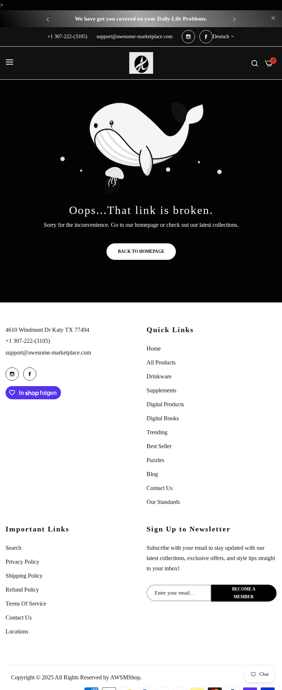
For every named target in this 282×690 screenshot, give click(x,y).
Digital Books (163, 418)
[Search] (255, 63)
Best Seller (159, 446)
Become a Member (244, 592)
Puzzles (155, 460)
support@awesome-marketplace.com (48, 352)
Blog (152, 474)
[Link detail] (188, 36)
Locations (17, 631)
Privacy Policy (22, 562)
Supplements (161, 390)
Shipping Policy (24, 576)
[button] (47, 18)
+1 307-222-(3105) (28, 341)
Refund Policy (22, 589)
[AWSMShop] (141, 63)
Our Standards (163, 502)
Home (154, 348)
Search (13, 548)
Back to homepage (141, 251)
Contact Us (160, 488)
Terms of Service (26, 603)
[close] (273, 19)
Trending (157, 432)
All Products (161, 362)
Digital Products (165, 404)
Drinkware (159, 376)
